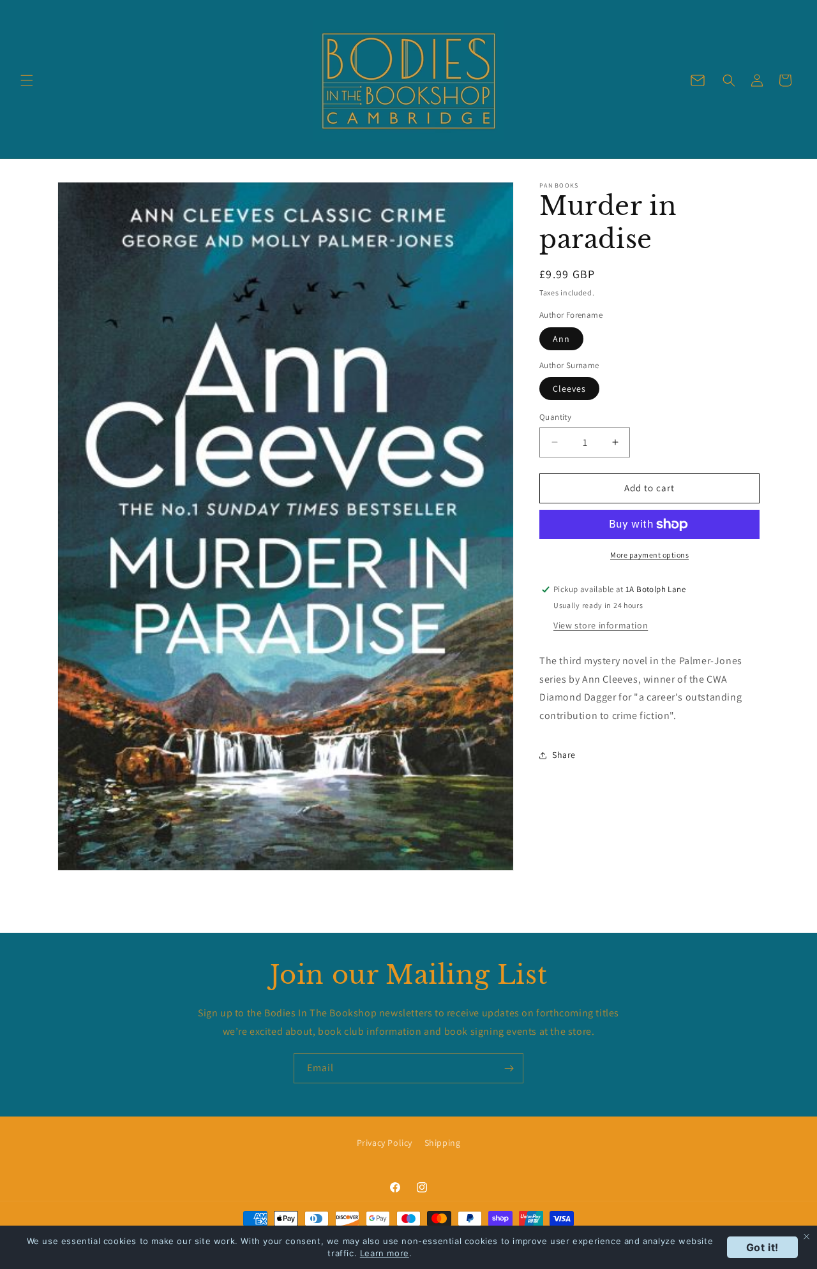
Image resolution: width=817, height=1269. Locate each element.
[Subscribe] (509, 1068)
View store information (600, 625)
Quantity (555, 417)
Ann (561, 339)
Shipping (442, 1142)
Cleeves (569, 388)
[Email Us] (698, 80)
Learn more (384, 1253)
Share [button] (564, 755)
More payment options (649, 555)
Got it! (762, 1247)
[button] (27, 80)
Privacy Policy (384, 1142)
